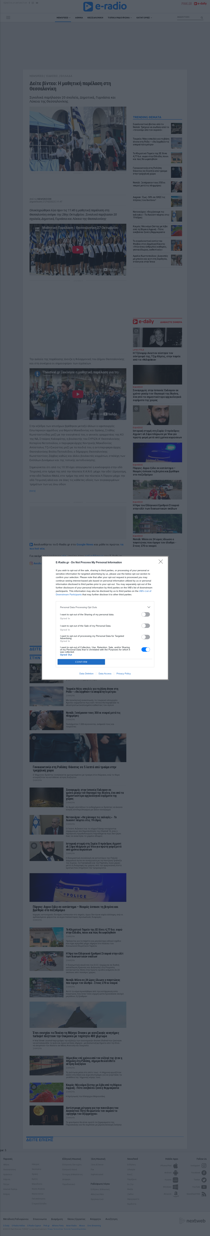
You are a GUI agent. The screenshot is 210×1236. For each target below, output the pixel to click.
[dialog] (105, 618)
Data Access (105, 673)
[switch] (145, 614)
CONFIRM (81, 662)
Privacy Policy (123, 673)
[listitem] (105, 607)
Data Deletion (86, 673)
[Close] (162, 563)
